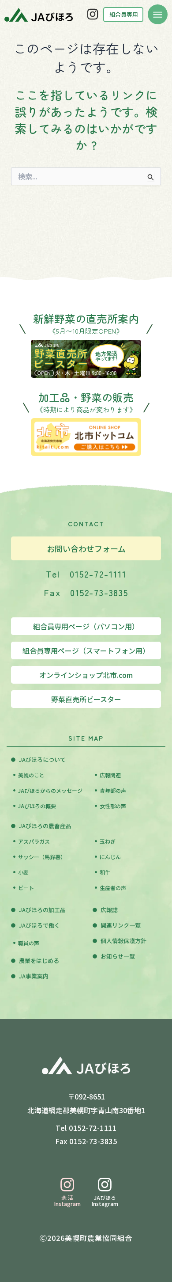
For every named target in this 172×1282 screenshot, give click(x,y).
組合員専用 (123, 14)
